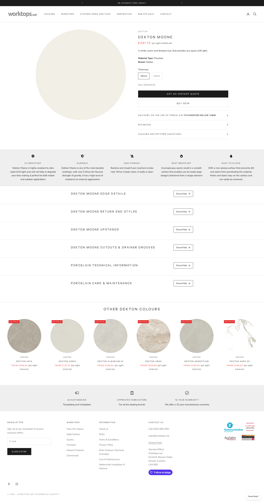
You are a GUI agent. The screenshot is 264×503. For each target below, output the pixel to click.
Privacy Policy (106, 444)
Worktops (67, 14)
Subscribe (19, 451)
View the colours (75, 428)
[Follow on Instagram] (16, 484)
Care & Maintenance (109, 459)
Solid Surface (73, 434)
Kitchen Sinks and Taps (95, 14)
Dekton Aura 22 (240, 361)
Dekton (143, 31)
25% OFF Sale (146, 14)
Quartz (70, 439)
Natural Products (75, 450)
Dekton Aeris (67, 361)
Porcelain (71, 444)
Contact (166, 14)
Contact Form (155, 442)
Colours (49, 14)
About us (103, 428)
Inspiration (124, 14)
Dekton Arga (153, 361)
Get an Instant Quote (183, 93)
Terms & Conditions (109, 439)
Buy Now (183, 103)
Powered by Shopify (47, 494)
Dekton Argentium (196, 361)
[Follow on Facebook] (8, 484)
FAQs (102, 434)
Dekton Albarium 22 (110, 361)
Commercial (73, 455)
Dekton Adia (24, 361)
